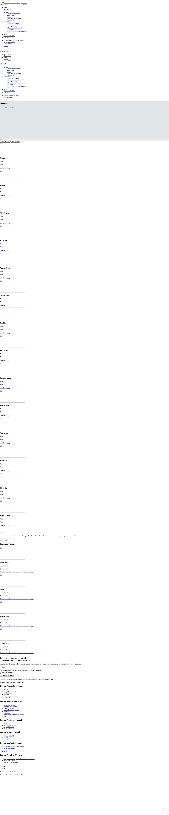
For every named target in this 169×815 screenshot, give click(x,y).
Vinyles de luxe (11, 15)
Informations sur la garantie (14, 28)
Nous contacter (8, 43)
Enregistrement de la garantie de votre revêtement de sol (19, 759)
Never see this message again (36, 814)
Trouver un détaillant (9, 42)
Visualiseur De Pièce (9, 36)
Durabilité (10, 29)
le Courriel (6, 672)
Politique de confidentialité (11, 762)
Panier (5, 7)
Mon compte (7, 9)
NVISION (12, 771)
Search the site (8, 54)
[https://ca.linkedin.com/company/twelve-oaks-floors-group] (4, 766)
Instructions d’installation (14, 25)
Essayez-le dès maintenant (7, 539)
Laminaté (6, 694)
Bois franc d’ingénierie (13, 13)
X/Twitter (2, 667)
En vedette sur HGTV (10, 725)
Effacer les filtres (5, 141)
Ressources (7, 21)
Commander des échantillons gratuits (14, 746)
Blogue (6, 737)
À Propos (6, 37)
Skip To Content (4, 1)
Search (2, 4)
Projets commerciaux (9, 728)
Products (6, 107)
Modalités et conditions (10, 760)
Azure (12, 107)
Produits (6, 12)
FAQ (8, 32)
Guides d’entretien (12, 26)
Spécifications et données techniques (17, 31)
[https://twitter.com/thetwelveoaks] (4, 768)
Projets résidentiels (9, 727)
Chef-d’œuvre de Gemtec (14, 18)
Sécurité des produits (13, 23)
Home (1, 107)
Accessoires (10, 20)
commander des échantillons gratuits (14, 40)
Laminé (9, 17)
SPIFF (5, 751)
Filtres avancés (15, 141)
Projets (5, 34)
